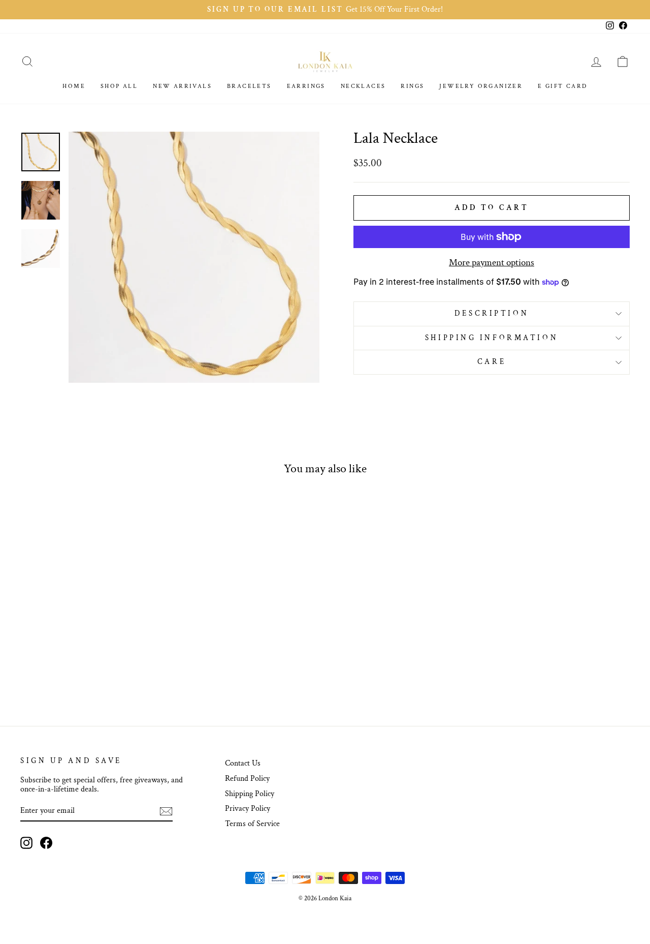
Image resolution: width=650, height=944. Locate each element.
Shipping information (491, 338)
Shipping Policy (249, 793)
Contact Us (243, 763)
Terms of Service (252, 823)
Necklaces (363, 86)
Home (73, 86)
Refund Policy (247, 778)
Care (491, 362)
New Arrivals (182, 86)
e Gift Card (562, 86)
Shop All (119, 86)
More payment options (491, 263)
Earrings (306, 86)
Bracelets (249, 86)
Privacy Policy (247, 808)
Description (491, 313)
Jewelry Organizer (481, 86)
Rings (412, 86)
